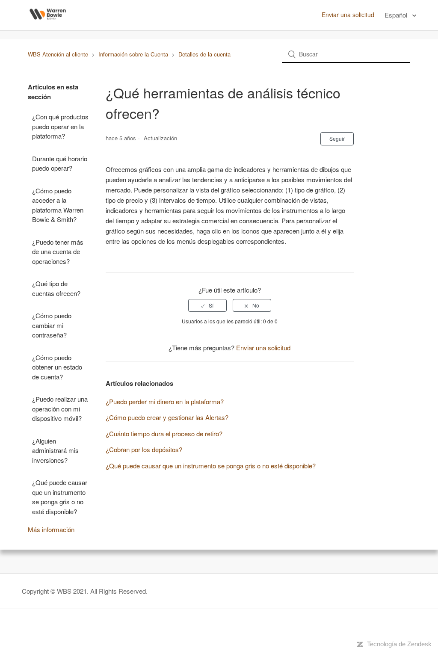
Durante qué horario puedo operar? (59, 163)
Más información (51, 529)
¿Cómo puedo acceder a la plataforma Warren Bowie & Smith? (57, 205)
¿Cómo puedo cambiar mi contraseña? (51, 325)
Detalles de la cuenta (204, 54)
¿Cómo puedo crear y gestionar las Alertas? (167, 417)
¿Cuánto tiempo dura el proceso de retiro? (164, 433)
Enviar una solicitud (348, 14)
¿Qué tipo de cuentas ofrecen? (56, 288)
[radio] (207, 305)
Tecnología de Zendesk (399, 644)
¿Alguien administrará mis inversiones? (55, 450)
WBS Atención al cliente (58, 54)
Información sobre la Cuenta (133, 54)
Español (397, 14)
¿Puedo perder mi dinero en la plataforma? (165, 401)
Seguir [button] (337, 138)
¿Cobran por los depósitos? (144, 449)
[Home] (47, 24)
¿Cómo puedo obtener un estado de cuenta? (57, 367)
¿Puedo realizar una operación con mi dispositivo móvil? (60, 408)
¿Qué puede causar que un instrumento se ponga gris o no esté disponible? (59, 497)
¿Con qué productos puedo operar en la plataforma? (60, 126)
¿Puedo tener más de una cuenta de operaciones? (57, 251)
